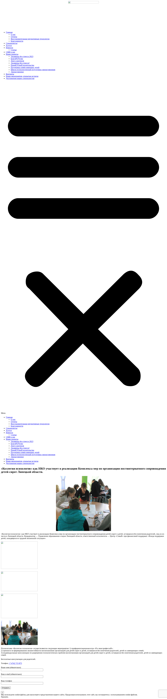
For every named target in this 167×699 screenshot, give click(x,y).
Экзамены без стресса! (20, 63)
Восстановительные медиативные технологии (30, 39)
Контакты (10, 74)
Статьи (14, 50)
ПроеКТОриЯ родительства (22, 65)
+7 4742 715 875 (15, 663)
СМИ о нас (10, 52)
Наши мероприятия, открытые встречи (22, 76)
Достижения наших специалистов (20, 78)
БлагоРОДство (17, 59)
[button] (83, 248)
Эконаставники (17, 72)
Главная (9, 32)
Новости (9, 48)
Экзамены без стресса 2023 (22, 56)
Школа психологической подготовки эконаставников (33, 70)
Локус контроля (17, 61)
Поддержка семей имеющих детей (25, 67)
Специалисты (11, 43)
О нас (13, 34)
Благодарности (17, 41)
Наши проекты (12, 54)
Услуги (9, 45)
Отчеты (14, 37)
